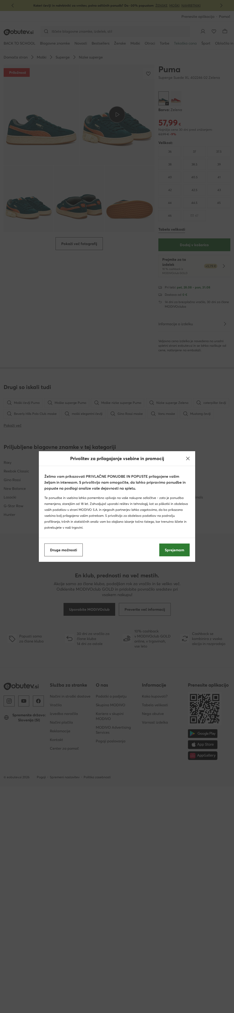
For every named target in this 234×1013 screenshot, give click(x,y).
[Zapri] (187, 458)
